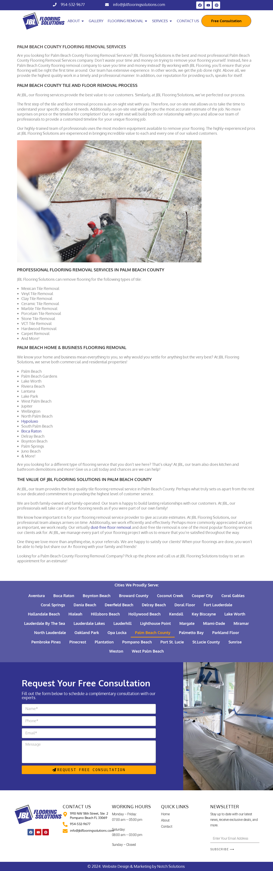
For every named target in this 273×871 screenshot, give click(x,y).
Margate (187, 623)
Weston (116, 651)
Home (165, 814)
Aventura (36, 595)
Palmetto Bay (191, 632)
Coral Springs (53, 604)
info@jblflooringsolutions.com (139, 4)
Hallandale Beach (44, 614)
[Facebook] (199, 5)
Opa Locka (116, 632)
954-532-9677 (73, 4)
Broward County (133, 595)
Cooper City (202, 595)
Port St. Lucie (172, 642)
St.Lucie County (206, 642)
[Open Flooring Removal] (146, 21)
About (165, 820)
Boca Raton (63, 595)
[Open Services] (171, 21)
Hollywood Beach (144, 614)
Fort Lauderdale (218, 604)
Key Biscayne (204, 614)
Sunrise (235, 642)
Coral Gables (233, 595)
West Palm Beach (148, 651)
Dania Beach (85, 604)
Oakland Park (86, 632)
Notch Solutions (171, 866)
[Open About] (82, 21)
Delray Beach (154, 604)
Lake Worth (234, 614)
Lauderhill (122, 623)
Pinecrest (77, 642)
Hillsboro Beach (105, 614)
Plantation (104, 642)
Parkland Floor (225, 632)
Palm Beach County (152, 632)
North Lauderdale (50, 632)
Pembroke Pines (46, 642)
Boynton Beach (96, 595)
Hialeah (75, 614)
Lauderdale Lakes (89, 623)
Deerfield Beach (119, 604)
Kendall (176, 614)
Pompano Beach (137, 642)
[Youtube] (208, 5)
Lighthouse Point (155, 623)
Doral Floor (184, 604)
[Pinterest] (216, 5)
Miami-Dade (214, 623)
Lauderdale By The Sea (44, 623)
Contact (166, 826)
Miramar (241, 623)
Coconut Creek (170, 595)
